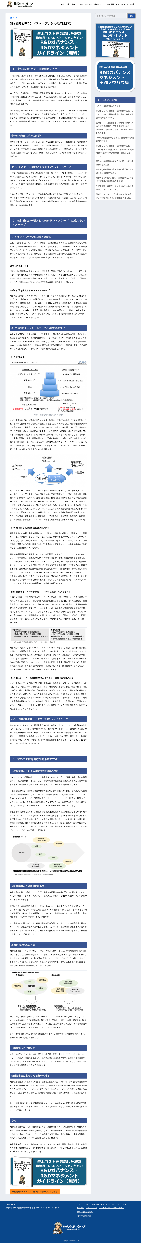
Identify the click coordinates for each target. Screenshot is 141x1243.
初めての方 (65, 4)
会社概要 (110, 4)
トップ (79, 1204)
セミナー (88, 4)
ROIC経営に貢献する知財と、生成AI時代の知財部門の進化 (115, 139)
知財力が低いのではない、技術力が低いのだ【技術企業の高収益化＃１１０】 (114, 179)
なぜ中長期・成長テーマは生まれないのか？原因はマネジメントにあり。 (114, 188)
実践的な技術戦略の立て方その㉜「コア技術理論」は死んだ (114, 163)
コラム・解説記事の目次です (108, 106)
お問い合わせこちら (85, 1212)
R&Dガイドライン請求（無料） (111, 1208)
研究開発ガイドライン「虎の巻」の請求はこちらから (34, 1192)
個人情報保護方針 (84, 1216)
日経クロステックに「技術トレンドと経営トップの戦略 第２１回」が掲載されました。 (114, 196)
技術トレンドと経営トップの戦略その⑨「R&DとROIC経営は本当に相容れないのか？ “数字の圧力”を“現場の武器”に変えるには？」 (115, 151)
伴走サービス (99, 4)
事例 (73, 4)
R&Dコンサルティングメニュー (113, 1204)
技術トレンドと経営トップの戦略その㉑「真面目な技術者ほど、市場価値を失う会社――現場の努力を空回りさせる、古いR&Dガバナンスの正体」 (115, 128)
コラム (80, 4)
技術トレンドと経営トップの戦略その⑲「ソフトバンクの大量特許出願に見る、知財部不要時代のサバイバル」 (114, 114)
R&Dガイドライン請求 (125, 4)
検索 (131, 16)
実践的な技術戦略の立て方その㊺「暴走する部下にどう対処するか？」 (114, 171)
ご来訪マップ (91, 1208)
